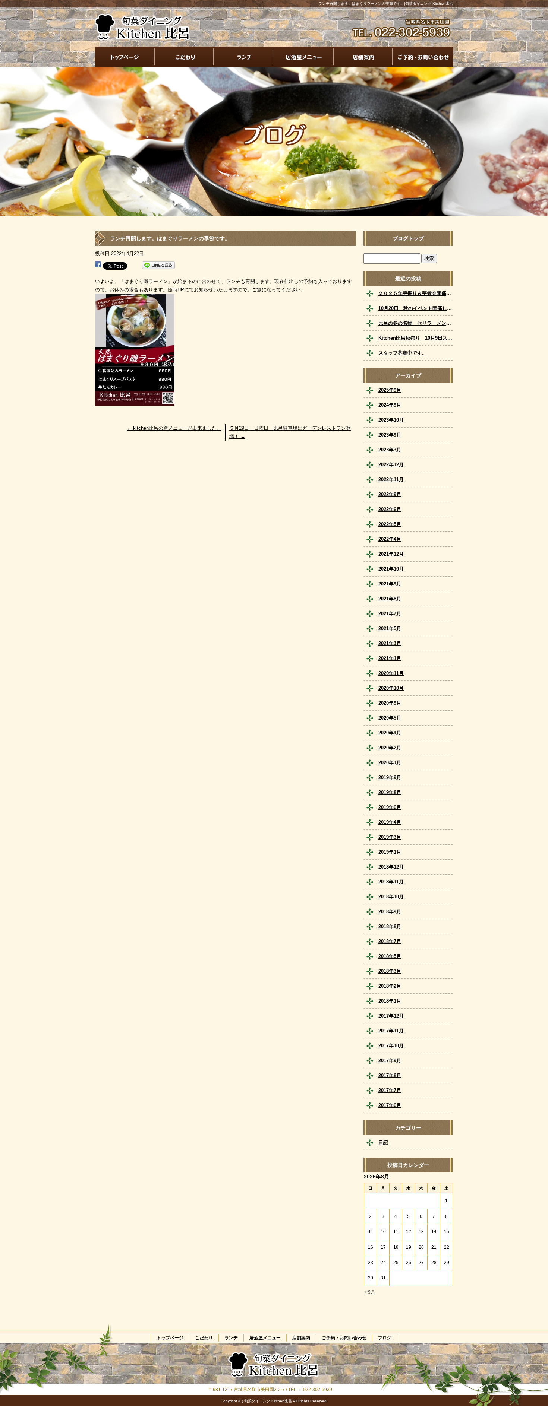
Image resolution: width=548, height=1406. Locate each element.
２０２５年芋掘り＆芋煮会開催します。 (415, 293)
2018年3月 (389, 971)
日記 (383, 1142)
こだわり (184, 57)
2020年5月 (389, 718)
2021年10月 (391, 569)
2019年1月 (389, 852)
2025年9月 (389, 390)
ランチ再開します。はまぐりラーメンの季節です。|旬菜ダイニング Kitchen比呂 (385, 3)
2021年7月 (389, 613)
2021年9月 (389, 584)
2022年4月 (389, 539)
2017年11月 (391, 1031)
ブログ (384, 1337)
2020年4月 (389, 733)
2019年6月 (389, 807)
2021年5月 (389, 628)
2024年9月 (389, 405)
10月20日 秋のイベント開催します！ (415, 308)
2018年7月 (389, 941)
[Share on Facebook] (98, 265)
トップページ (125, 57)
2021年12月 (391, 554)
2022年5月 (389, 524)
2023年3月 (389, 450)
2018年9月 (389, 911)
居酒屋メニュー (304, 57)
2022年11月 (391, 479)
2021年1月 (389, 658)
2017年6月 (389, 1105)
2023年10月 (391, 420)
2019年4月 (389, 822)
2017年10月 (391, 1045)
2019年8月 (389, 792)
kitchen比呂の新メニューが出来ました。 (174, 428)
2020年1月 (389, 762)
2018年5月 (389, 956)
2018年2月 (389, 986)
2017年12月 (391, 1016)
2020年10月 (391, 688)
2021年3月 (389, 643)
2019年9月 (389, 777)
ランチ (244, 57)
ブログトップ (408, 238)
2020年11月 (391, 673)
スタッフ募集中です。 (402, 353)
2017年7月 (389, 1090)
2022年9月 (389, 494)
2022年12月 (391, 464)
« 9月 (369, 1292)
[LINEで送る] (158, 265)
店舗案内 (363, 57)
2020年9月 (389, 703)
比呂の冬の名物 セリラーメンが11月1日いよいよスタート (415, 323)
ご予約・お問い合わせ (423, 57)
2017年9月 (389, 1060)
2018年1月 (389, 1001)
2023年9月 (389, 435)
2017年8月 (389, 1075)
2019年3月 (389, 837)
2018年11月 (391, 882)
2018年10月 (391, 896)
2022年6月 (389, 509)
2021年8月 (389, 599)
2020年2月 (389, 747)
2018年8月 (389, 926)
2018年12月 (391, 867)
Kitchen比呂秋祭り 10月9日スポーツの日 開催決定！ (415, 338)
